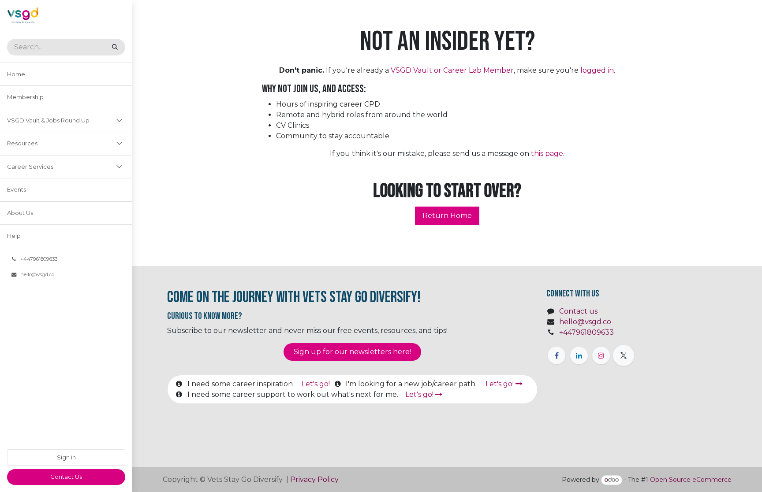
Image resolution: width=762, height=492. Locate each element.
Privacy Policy (315, 479)
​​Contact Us (66, 476)
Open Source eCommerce (691, 480)
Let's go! (317, 384)
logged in (597, 70)
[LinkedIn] (579, 355)
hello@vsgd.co (585, 322)
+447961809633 (586, 332)
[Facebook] (556, 355)
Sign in (66, 457)
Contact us (578, 311)
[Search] (115, 47)
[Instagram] (601, 355)
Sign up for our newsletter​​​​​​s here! (352, 352)
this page (547, 153)
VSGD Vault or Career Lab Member (452, 70)
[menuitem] (66, 74)
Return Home (447, 215)
